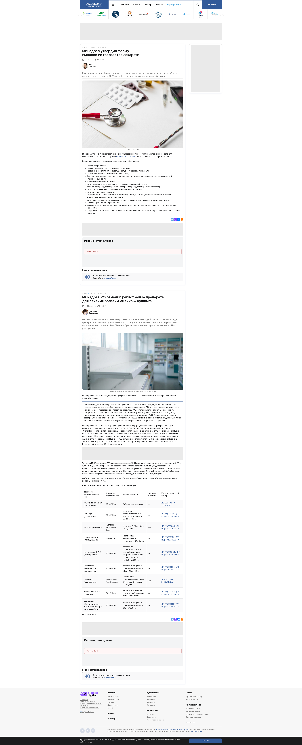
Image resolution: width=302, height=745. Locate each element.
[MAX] (175, 219)
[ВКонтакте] (178, 219)
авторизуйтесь (109, 278)
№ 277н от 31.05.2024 (126, 156)
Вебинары (151, 699)
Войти (213, 5)
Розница (110, 702)
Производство (113, 699)
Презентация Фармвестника (197, 714)
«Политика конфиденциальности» (88, 701)
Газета (159, 5)
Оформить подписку (194, 696)
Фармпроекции (174, 5)
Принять (205, 741)
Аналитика (151, 714)
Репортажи (151, 696)
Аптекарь (148, 5)
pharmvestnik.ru (196, 731)
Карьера (110, 708)
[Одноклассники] (182, 219)
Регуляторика (101, 47)
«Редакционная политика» (89, 708)
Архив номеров (192, 699)
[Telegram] (172, 219)
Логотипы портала (193, 717)
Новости (125, 5)
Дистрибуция (112, 705)
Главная (84, 47)
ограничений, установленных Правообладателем (172, 729)
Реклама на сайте (193, 709)
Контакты (190, 722)
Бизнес (136, 5)
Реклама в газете (193, 711)
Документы (151, 717)
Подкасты (151, 702)
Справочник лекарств (155, 720)
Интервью (151, 705)
